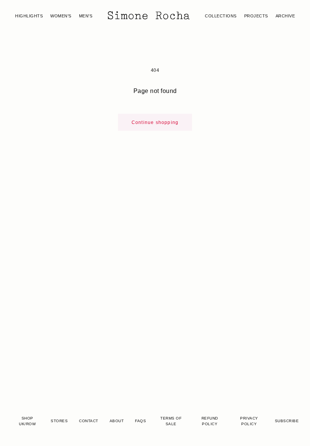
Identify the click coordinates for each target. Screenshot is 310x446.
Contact (88, 421)
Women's (60, 16)
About (117, 421)
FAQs (140, 421)
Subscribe (287, 421)
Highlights (29, 16)
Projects (256, 16)
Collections (221, 16)
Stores (59, 421)
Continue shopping (155, 122)
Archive (285, 16)
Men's (86, 16)
